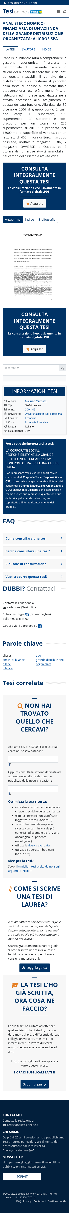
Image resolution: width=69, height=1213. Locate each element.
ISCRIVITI (22, 1176)
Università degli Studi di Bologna (43, 413)
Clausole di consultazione (25, 564)
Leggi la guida (37, 967)
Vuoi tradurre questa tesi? (26, 576)
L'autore (28, 49)
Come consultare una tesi (26, 538)
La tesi (10, 49)
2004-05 (30, 409)
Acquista (36, 203)
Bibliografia (47, 219)
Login (33, 3)
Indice (46, 49)
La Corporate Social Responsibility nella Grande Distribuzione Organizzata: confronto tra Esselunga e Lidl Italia (32, 459)
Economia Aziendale (36, 422)
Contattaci (40, 1201)
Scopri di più (33, 1084)
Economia (30, 418)
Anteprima (13, 219)
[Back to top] (62, 1206)
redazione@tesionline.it (23, 607)
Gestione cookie (57, 1201)
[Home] (26, 11)
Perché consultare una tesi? (27, 551)
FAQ (18, 1201)
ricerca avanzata (39, 845)
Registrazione (17, 3)
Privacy (27, 1201)
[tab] (34, 538)
